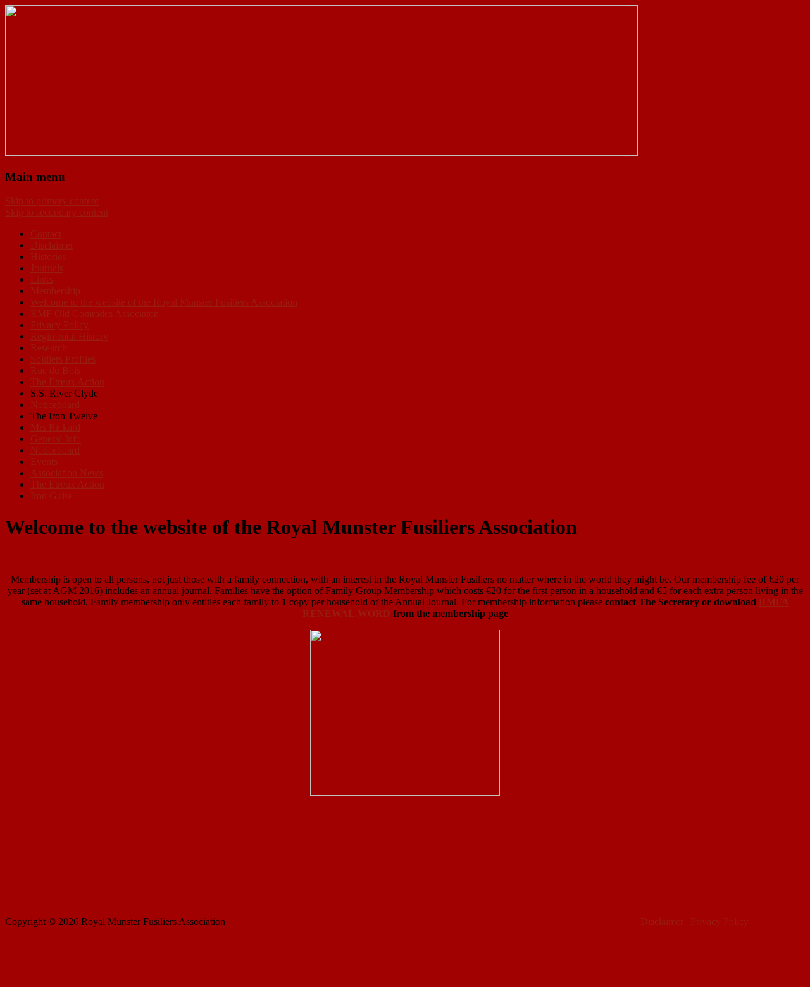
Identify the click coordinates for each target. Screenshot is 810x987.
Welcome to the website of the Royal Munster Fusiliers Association (163, 302)
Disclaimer (51, 245)
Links (41, 279)
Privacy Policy (59, 325)
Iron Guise (51, 495)
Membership (55, 290)
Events (44, 461)
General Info (55, 438)
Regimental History (69, 336)
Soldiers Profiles (63, 359)
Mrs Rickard (55, 427)
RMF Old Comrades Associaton (94, 313)
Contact (45, 233)
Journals (46, 268)
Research (48, 347)
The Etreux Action (67, 381)
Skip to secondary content (56, 212)
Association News (66, 473)
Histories (48, 256)
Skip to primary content (52, 201)
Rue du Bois (55, 370)
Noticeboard (55, 404)
